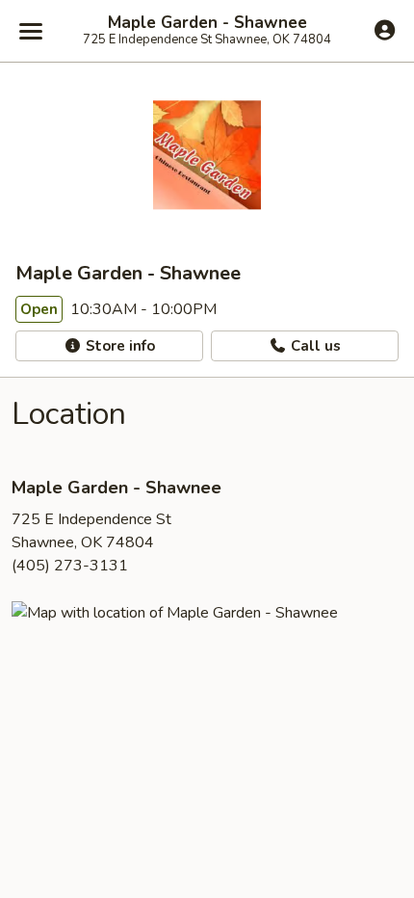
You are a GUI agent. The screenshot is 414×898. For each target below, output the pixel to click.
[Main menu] (31, 31)
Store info (118, 346)
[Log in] (384, 30)
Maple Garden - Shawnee (207, 23)
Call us (314, 346)
